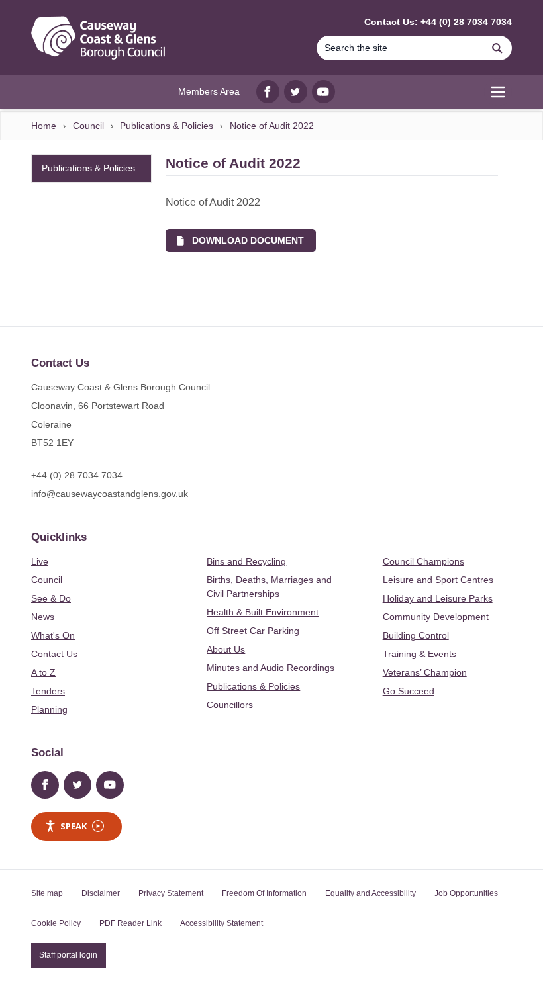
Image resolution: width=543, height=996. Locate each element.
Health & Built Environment (263, 612)
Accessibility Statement (221, 923)
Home (43, 125)
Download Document (244, 240)
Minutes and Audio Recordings (270, 667)
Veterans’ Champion (425, 672)
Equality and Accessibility (370, 893)
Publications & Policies (166, 125)
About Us (226, 649)
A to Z (43, 672)
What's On (53, 635)
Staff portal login (68, 955)
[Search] (497, 48)
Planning (49, 709)
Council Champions (423, 561)
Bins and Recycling (246, 561)
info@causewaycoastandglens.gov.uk (109, 493)
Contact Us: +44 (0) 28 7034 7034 (438, 22)
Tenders (48, 691)
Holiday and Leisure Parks (438, 598)
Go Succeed (408, 691)
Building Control (416, 635)
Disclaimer (100, 893)
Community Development (436, 616)
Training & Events (419, 654)
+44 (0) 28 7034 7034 (77, 475)
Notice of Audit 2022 (272, 125)
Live (39, 561)
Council (88, 125)
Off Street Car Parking (253, 630)
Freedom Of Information (264, 893)
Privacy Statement (170, 893)
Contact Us (54, 654)
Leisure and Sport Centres (438, 579)
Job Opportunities (466, 893)
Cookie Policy (56, 923)
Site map (47, 893)
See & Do (51, 598)
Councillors (230, 705)
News (42, 616)
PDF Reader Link (130, 923)
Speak (73, 826)
